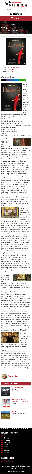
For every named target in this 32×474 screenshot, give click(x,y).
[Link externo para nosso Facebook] (14, 14)
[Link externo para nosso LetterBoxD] (18, 14)
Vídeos (6, 446)
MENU (17, 18)
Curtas (6, 444)
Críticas (7, 24)
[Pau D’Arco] (5, 415)
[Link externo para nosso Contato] (11, 14)
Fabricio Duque (22, 30)
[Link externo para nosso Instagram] (16, 14)
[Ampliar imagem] (16, 51)
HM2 (22, 472)
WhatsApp (22, 80)
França (14, 69)
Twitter (4, 80)
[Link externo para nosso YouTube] (21, 14)
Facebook (9, 80)
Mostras (7, 442)
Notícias (6, 451)
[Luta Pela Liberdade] (5, 391)
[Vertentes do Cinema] (16, 4)
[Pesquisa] (25, 9)
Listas (6, 449)
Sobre (6, 436)
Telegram (16, 80)
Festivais (7, 440)
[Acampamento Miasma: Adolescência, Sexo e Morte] (5, 403)
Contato (6, 453)
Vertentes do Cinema (18, 466)
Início (2, 24)
